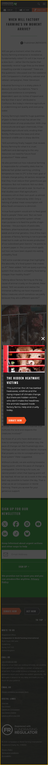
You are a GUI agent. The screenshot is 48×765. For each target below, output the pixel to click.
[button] (43, 338)
